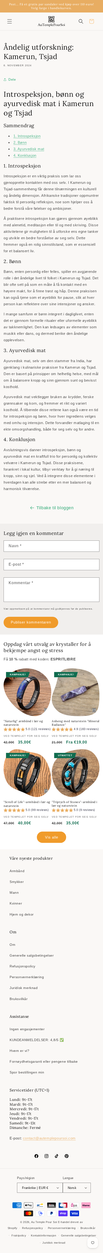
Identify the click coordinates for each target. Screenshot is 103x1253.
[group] (27, 730)
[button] (9, 21)
